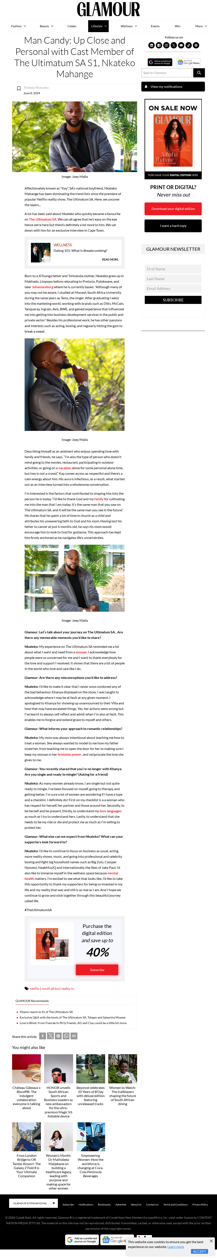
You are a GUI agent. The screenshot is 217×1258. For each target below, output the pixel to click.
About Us (136, 1204)
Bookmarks (104, 1204)
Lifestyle (96, 26)
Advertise (120, 1204)
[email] (74, 1037)
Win (177, 26)
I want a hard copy (173, 226)
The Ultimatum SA (42, 219)
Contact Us (152, 1204)
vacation (64, 468)
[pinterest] (58, 1037)
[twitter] (50, 1036)
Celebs (71, 26)
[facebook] (42, 1037)
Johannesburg (42, 287)
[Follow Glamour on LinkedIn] (151, 45)
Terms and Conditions (175, 1204)
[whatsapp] (66, 1037)
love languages (110, 811)
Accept (199, 1251)
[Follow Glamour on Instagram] (166, 45)
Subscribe (97, 970)
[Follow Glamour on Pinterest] (196, 45)
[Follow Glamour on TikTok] (188, 45)
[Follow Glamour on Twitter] (174, 45)
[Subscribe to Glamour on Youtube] (181, 45)
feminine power (69, 754)
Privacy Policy (200, 1204)
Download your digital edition (173, 209)
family (99, 499)
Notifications (86, 1204)
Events (155, 26)
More (199, 26)
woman (81, 652)
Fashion (16, 26)
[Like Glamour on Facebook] (159, 45)
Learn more (175, 1247)
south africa (50, 988)
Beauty (44, 26)
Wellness (127, 26)
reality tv (67, 988)
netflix (34, 988)
